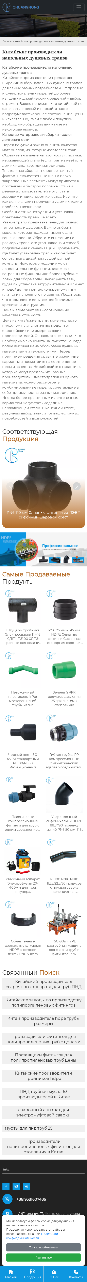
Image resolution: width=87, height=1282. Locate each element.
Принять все (43, 1257)
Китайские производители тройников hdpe (43, 1076)
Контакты (76, 1274)
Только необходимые (43, 1247)
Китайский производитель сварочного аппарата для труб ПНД (44, 984)
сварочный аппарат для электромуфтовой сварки (43, 1112)
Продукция (32, 1274)
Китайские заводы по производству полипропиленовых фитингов (43, 1002)
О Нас (54, 1274)
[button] (77, 486)
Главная (7, 41)
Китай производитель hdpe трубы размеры (43, 1021)
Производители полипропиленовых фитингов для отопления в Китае (43, 1146)
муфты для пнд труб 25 (28, 1128)
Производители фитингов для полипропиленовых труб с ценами (43, 1039)
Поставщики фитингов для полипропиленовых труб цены (43, 1058)
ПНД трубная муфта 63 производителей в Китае (43, 1094)
